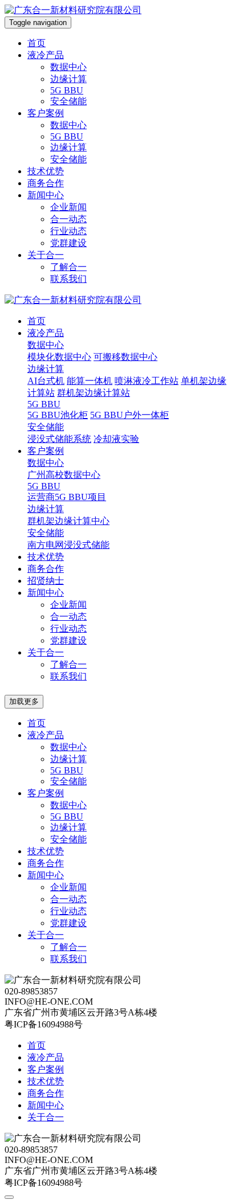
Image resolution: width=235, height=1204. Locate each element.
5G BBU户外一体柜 (129, 415)
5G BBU (66, 90)
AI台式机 (45, 381)
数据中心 (68, 67)
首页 (36, 43)
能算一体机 (89, 381)
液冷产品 (45, 55)
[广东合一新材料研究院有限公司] (73, 10)
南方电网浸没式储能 (68, 545)
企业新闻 (68, 207)
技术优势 (45, 171)
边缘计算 (68, 79)
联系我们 (68, 279)
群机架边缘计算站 (93, 393)
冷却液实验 (116, 439)
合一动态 (68, 219)
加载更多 (24, 701)
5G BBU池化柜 (57, 415)
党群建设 (68, 243)
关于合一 (45, 255)
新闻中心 (45, 195)
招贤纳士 (45, 580)
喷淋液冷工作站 (147, 381)
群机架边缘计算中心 (68, 521)
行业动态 (68, 231)
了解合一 (68, 267)
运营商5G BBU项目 (66, 497)
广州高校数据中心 (63, 475)
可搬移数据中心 (125, 357)
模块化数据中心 (59, 357)
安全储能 (68, 101)
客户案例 (45, 113)
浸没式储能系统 (59, 439)
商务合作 (45, 183)
